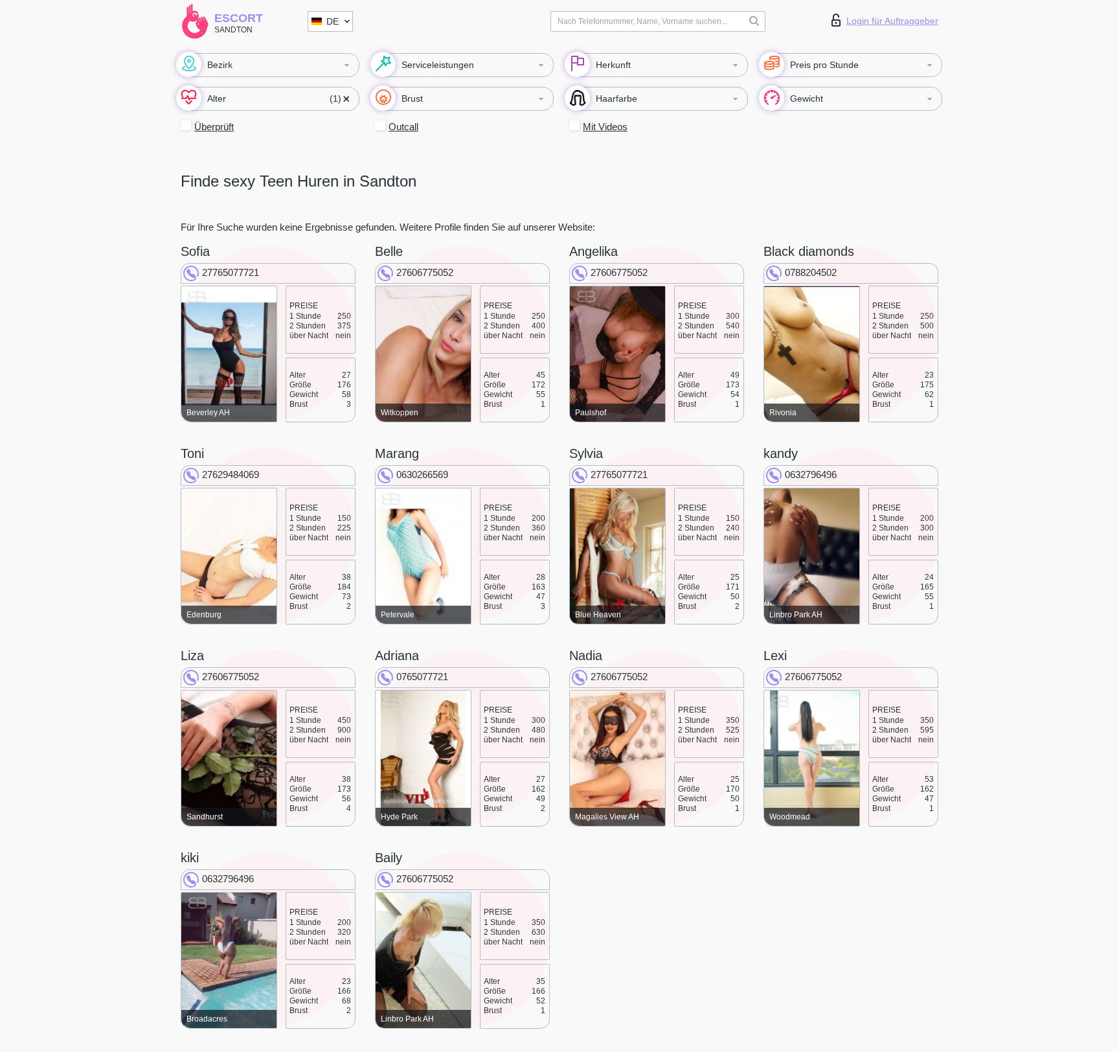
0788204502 (811, 272)
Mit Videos (605, 126)
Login (892, 21)
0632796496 (811, 474)
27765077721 (230, 272)
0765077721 (422, 676)
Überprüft (214, 126)
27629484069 (230, 474)
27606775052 (424, 272)
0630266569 (422, 474)
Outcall (403, 126)
